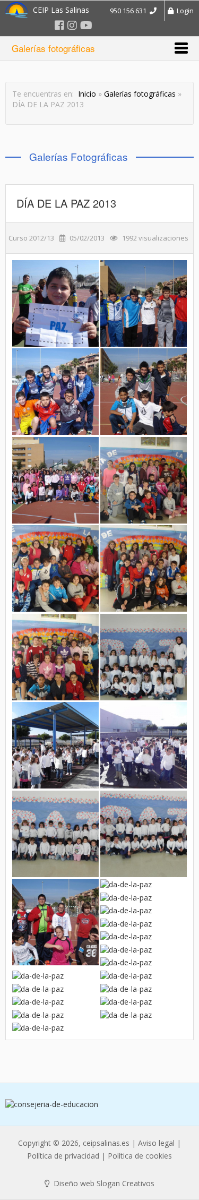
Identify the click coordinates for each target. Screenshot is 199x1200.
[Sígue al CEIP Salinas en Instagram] (72, 25)
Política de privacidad (63, 1156)
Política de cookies (140, 1156)
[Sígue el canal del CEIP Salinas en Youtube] (86, 25)
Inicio (87, 94)
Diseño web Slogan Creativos (102, 1183)
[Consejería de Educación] (99, 1104)
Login (184, 10)
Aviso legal (156, 1143)
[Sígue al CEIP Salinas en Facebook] (59, 25)
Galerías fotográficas (140, 94)
